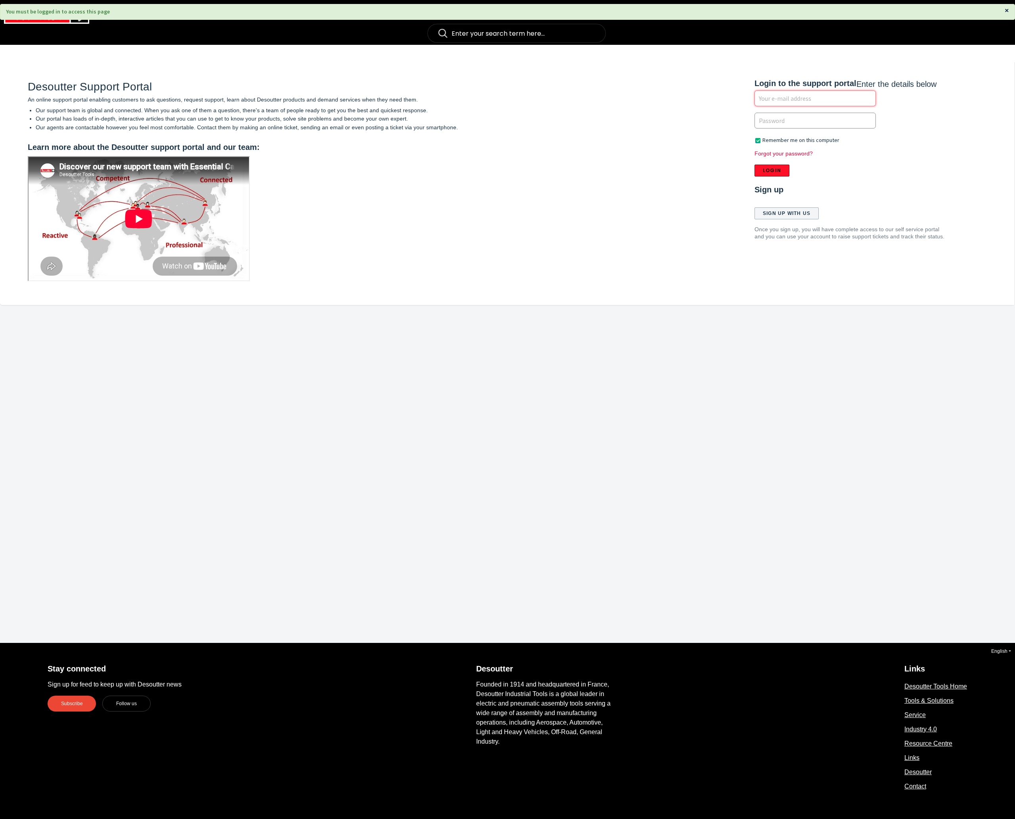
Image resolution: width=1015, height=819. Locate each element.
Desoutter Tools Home (935, 686)
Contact (915, 786)
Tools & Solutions (929, 700)
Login (772, 170)
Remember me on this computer (800, 140)
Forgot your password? (784, 153)
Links (911, 757)
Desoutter (918, 772)
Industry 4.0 (920, 729)
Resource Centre (928, 743)
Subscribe (72, 703)
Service (915, 715)
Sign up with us (786, 213)
